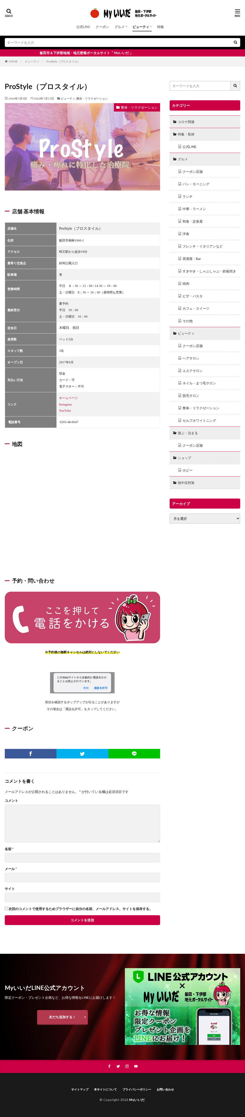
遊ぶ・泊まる (188, 433)
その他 (188, 321)
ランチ (188, 196)
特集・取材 (186, 134)
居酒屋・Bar (192, 259)
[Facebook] (30, 753)
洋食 (186, 234)
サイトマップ (80, 1089)
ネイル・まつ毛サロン (199, 383)
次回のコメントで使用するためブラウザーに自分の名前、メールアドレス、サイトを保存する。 (81, 908)
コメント (11, 800)
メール (11, 868)
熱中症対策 (186, 483)
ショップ (184, 458)
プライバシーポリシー (136, 1089)
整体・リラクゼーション (92, 98)
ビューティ (141, 27)
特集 (160, 27)
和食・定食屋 (193, 221)
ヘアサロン (191, 358)
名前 (9, 849)
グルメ (120, 27)
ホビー (188, 470)
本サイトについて (105, 1089)
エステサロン (193, 371)
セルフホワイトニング (199, 420)
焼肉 (186, 283)
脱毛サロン (191, 395)
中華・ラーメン (194, 209)
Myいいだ (137, 1100)
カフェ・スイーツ (196, 308)
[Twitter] (82, 753)
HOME (13, 61)
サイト (10, 888)
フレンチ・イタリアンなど (203, 246)
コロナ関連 (186, 122)
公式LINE (83, 27)
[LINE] (134, 753)
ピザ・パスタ (193, 296)
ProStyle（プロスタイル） (63, 61)
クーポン (102, 27)
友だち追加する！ (62, 1017)
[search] (235, 42)
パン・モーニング (196, 184)
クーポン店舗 (193, 171)
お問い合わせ (165, 1089)
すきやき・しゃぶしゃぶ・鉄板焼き (209, 271)
